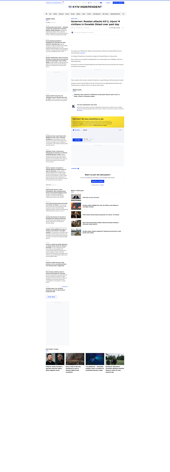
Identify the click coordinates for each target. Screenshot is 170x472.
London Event (96, 2)
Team (76, 2)
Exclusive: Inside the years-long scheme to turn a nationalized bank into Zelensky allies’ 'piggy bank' (56, 264)
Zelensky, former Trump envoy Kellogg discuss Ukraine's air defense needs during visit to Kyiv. (56, 153)
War (50, 13)
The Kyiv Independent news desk (85, 32)
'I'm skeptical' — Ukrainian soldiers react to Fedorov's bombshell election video (95, 368)
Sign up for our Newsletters (55, 2)
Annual (85, 130)
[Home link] (85, 7)
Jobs (79, 2)
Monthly (77, 130)
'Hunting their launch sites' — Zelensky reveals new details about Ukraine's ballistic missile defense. (57, 29)
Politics (55, 13)
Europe (73, 13)
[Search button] (123, 14)
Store (90, 2)
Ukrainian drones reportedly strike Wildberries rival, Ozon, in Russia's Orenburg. (56, 137)
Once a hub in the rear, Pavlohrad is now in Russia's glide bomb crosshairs (73, 369)
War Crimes (105, 13)
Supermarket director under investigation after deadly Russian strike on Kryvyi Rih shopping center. (56, 191)
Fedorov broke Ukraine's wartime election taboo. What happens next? (54, 368)
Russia (67, 13)
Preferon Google (115, 27)
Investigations (97, 13)
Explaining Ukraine (115, 13)
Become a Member (118, 2)
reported (82, 53)
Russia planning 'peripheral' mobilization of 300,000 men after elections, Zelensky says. (56, 42)
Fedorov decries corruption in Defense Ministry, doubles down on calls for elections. (56, 169)
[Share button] (123, 27)
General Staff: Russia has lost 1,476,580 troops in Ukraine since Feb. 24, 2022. (56, 97)
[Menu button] (46, 13)
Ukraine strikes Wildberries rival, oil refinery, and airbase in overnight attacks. (56, 231)
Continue (77, 139)
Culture (89, 13)
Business (61, 13)
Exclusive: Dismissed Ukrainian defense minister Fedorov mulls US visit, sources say (115, 369)
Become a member (97, 181)
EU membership (64, 286)
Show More (51, 297)
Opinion (78, 13)
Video (83, 13)
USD (120, 130)
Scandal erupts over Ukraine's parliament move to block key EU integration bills (55, 290)
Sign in (102, 185)
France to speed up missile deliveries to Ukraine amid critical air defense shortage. (56, 246)
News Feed (74, 18)
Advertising (84, 2)
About (71, 2)
